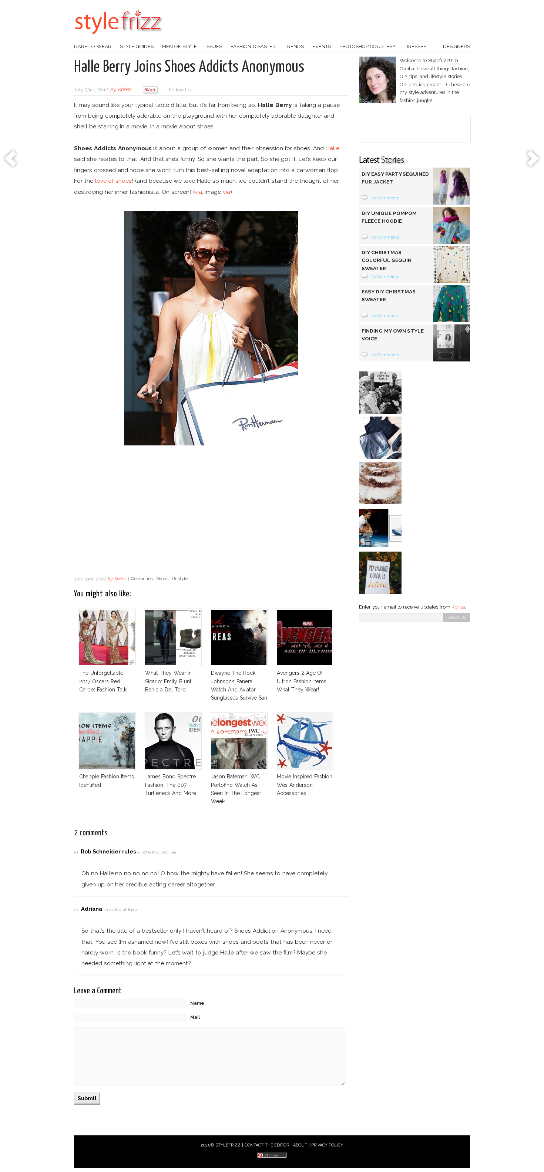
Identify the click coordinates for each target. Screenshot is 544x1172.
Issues (213, 46)
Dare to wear (92, 46)
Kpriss (458, 607)
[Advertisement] (211, 513)
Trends (294, 46)
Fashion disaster (253, 46)
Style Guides (137, 46)
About (300, 1145)
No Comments (385, 198)
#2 (76, 909)
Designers (456, 46)
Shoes (162, 579)
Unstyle (180, 579)
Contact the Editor (267, 1145)
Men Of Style (179, 46)
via (198, 191)
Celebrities (142, 579)
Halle (332, 148)
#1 (76, 852)
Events (321, 46)
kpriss (124, 89)
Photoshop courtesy (367, 46)
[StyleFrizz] (118, 38)
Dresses (415, 46)
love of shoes (113, 180)
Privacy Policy (327, 1145)
